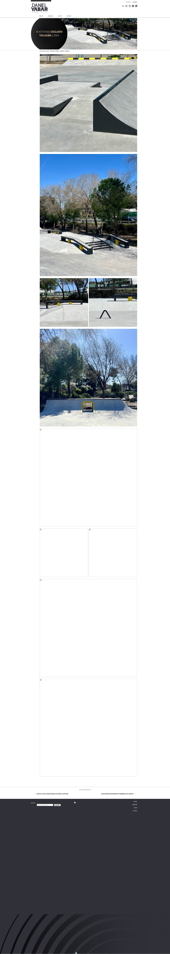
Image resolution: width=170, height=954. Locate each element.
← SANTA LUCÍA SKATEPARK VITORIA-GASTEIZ (51, 794)
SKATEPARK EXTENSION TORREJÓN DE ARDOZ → (118, 794)
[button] (57, 805)
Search (33, 805)
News (59, 16)
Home (41, 16)
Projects (50, 16)
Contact (68, 16)
